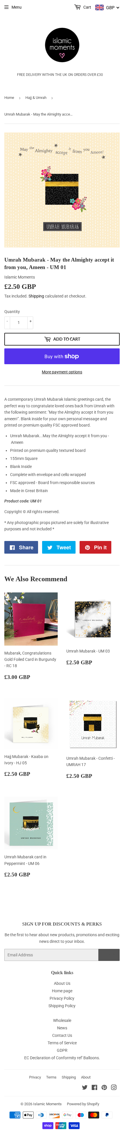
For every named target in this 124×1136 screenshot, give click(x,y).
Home (9, 97)
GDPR (62, 1050)
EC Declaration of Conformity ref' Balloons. (62, 1058)
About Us (62, 983)
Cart (86, 7)
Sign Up (109, 955)
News (62, 1028)
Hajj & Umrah (35, 97)
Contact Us (62, 1035)
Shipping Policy (62, 1005)
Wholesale (62, 1020)
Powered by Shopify (83, 1104)
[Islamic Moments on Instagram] (114, 1088)
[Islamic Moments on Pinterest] (104, 1088)
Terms (51, 1077)
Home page (62, 991)
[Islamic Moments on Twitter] (85, 1088)
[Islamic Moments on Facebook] (94, 1088)
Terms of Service (62, 1043)
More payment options (62, 372)
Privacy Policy (62, 998)
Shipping (36, 296)
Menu (17, 7)
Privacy (35, 1077)
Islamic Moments (47, 1104)
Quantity (12, 311)
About (86, 1077)
